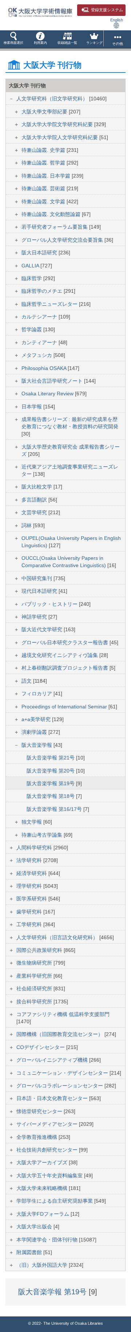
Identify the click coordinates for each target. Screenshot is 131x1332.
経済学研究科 (32, 873)
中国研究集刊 (37, 578)
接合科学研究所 (34, 1001)
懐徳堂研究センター (40, 1111)
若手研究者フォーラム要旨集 (55, 227)
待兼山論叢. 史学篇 (44, 150)
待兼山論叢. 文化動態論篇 (51, 214)
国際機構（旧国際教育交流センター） (60, 1034)
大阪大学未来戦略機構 (42, 1188)
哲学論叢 (32, 329)
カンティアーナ (40, 342)
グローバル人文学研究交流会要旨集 (62, 240)
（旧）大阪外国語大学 (42, 1265)
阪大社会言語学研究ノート (52, 381)
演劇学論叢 (34, 732)
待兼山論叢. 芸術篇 (44, 188)
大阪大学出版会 (34, 1226)
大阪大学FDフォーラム (43, 1214)
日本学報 (32, 406)
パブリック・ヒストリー (50, 604)
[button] (13, 39)
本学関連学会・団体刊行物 (47, 1239)
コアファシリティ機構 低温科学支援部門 (63, 1014)
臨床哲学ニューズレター (50, 304)
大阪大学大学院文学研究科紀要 (57, 124)
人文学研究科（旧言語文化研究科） (57, 937)
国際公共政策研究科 (40, 950)
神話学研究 (34, 617)
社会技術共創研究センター (47, 1150)
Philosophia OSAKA (44, 368)
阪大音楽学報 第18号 (51, 796)
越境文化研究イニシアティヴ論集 (60, 655)
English (116, 20)
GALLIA (30, 266)
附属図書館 (29, 1252)
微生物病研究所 (34, 963)
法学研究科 (29, 860)
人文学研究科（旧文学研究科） (52, 98)
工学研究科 (29, 924)
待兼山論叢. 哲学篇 (44, 163)
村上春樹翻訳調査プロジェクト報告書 (65, 668)
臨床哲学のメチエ (42, 291)
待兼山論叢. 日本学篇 (46, 176)
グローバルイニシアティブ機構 (52, 1060)
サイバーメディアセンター (47, 1124)
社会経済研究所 (34, 988)
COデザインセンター (41, 1047)
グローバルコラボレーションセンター (60, 1086)
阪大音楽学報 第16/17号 (55, 809)
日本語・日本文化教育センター (52, 1098)
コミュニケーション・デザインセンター (63, 1073)
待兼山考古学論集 (42, 835)
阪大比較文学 (37, 487)
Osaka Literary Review (48, 393)
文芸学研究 (34, 512)
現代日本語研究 (40, 591)
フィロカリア (37, 693)
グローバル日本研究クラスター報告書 (65, 642)
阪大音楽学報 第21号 (51, 758)
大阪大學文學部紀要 (45, 112)
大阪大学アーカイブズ (42, 1162)
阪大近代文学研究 (42, 629)
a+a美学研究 (36, 719)
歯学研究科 (29, 912)
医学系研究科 (32, 899)
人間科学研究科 (34, 847)
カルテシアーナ (40, 317)
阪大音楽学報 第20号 (51, 771)
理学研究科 (29, 886)
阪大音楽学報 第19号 (51, 783)
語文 (27, 681)
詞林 (27, 525)
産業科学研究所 (34, 976)
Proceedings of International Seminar (64, 706)
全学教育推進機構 (37, 1137)
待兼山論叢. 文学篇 (44, 201)
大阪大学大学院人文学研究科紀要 (60, 137)
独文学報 (32, 822)
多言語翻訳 (34, 500)
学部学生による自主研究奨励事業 (55, 1201)
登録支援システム (107, 10)
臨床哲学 (32, 278)
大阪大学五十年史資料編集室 (50, 1175)
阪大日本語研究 (40, 252)
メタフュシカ (37, 355)
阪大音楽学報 (37, 745)
